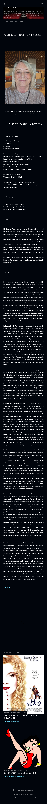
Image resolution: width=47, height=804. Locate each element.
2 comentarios (15, 721)
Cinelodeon (9, 8)
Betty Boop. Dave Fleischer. (19, 773)
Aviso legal (23, 22)
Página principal (10, 22)
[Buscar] (42, 3)
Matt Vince (29, 794)
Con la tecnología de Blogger (25, 790)
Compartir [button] (6, 587)
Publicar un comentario (18, 776)
